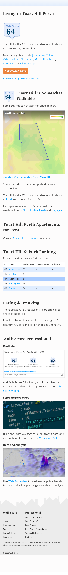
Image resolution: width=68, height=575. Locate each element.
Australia (7, 177)
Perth (35, 177)
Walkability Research (34, 533)
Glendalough (28, 63)
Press (5, 529)
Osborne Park (11, 59)
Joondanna (38, 55)
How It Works (9, 525)
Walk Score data (18, 481)
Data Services (31, 525)
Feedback (7, 537)
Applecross (14, 269)
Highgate (57, 210)
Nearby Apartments (15, 71)
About (5, 521)
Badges (28, 537)
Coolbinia (8, 63)
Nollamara (27, 59)
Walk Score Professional (27, 338)
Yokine (50, 55)
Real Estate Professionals (36, 529)
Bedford (13, 288)
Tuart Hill (45, 177)
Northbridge (30, 210)
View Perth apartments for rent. (22, 78)
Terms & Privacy (10, 533)
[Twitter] (5, 517)
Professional (33, 512)
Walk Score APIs (48, 438)
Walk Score (10, 512)
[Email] (15, 517)
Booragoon (14, 283)
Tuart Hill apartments (25, 238)
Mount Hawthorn (45, 59)
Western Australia (22, 177)
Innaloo (12, 274)
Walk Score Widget (33, 517)
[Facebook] (10, 517)
